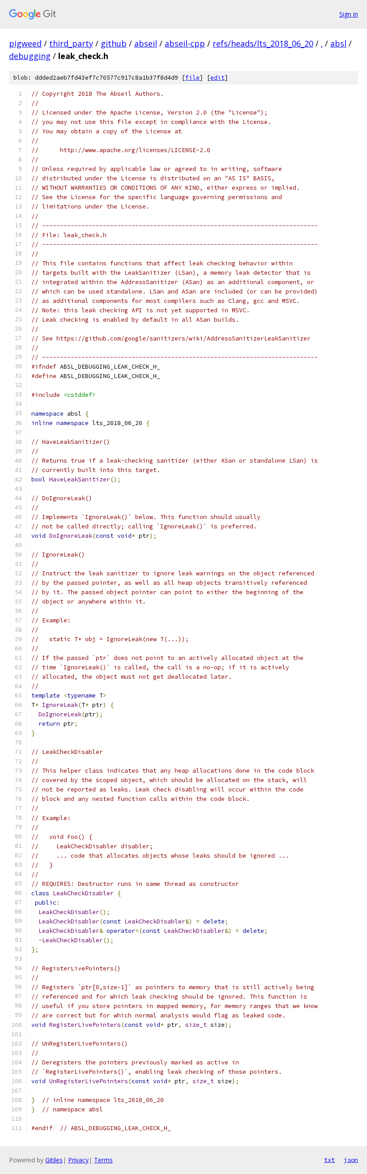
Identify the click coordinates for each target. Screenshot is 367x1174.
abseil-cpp (185, 43)
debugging (30, 56)
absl (338, 43)
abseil (145, 43)
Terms (103, 1160)
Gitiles (54, 1160)
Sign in (348, 14)
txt (329, 1160)
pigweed (25, 43)
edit (217, 77)
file (192, 77)
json (351, 1160)
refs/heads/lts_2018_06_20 (263, 43)
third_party (71, 43)
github (114, 43)
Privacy (78, 1160)
